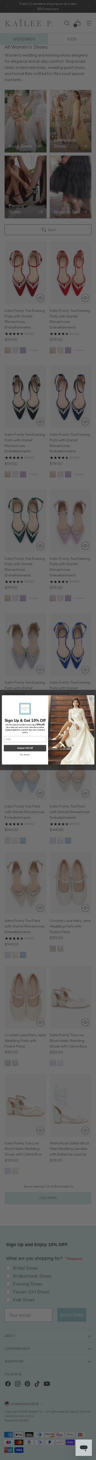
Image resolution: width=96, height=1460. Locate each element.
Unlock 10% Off (25, 748)
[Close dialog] (91, 698)
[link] (25, 709)
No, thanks (25, 755)
